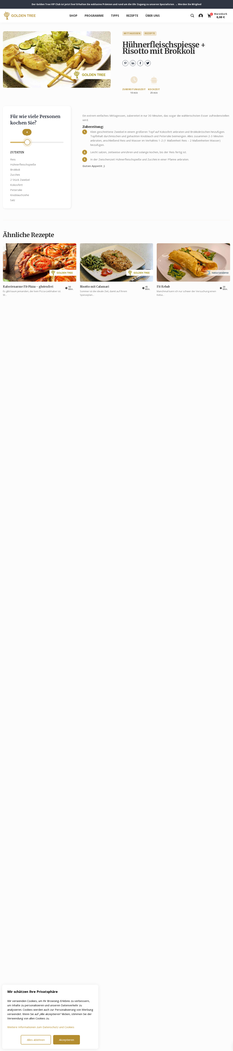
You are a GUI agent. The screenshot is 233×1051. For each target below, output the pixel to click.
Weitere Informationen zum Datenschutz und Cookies (40, 1027)
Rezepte (132, 16)
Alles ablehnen (36, 1040)
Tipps (115, 16)
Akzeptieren (66, 1040)
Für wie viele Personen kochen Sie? (35, 120)
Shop (73, 16)
